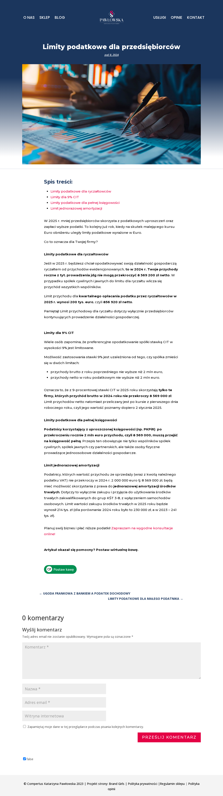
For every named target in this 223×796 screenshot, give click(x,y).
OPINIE (176, 18)
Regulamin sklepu (172, 784)
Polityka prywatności (142, 784)
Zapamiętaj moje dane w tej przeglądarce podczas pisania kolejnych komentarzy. (85, 727)
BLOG (60, 18)
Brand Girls (116, 784)
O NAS (29, 18)
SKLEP (44, 18)
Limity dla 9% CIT (65, 197)
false (30, 759)
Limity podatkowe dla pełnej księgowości (85, 203)
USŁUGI (159, 18)
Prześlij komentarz (169, 737)
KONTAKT (195, 18)
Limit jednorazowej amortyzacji (76, 208)
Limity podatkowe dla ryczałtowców (81, 191)
